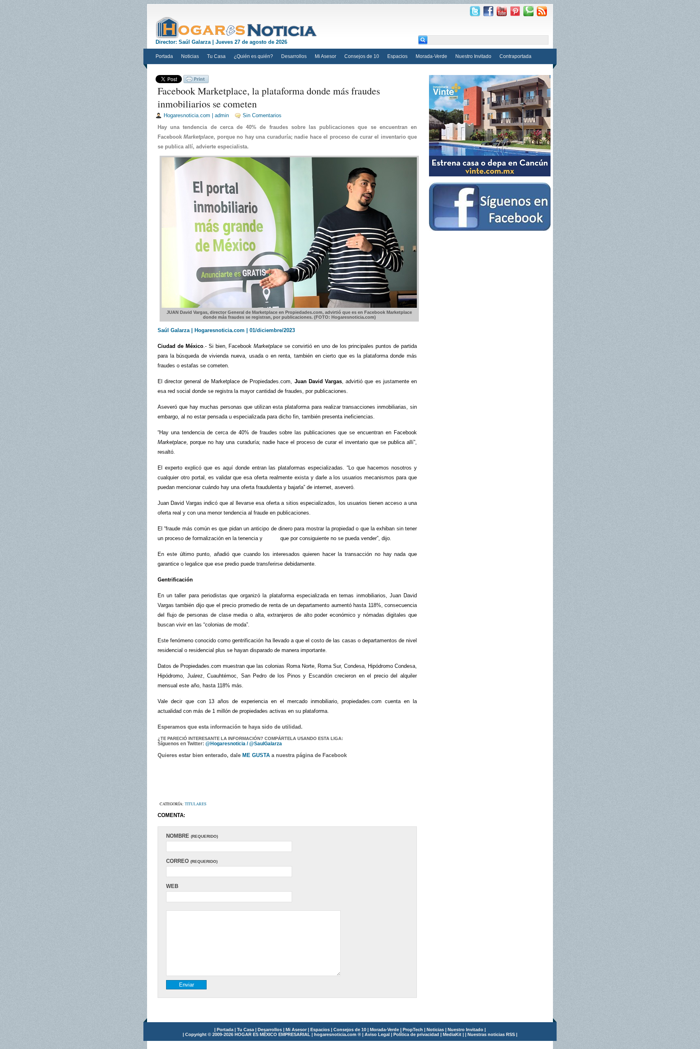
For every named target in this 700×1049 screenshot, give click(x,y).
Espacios (397, 56)
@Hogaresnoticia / (227, 744)
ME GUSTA (256, 755)
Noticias (190, 56)
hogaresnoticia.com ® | (339, 1034)
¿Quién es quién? (253, 56)
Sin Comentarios (262, 115)
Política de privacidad (416, 1034)
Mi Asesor (325, 56)
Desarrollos (294, 56)
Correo (192, 861)
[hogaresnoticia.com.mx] (237, 27)
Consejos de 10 (361, 56)
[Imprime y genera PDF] (196, 81)
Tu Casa (216, 56)
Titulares (196, 804)
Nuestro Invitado (473, 56)
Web (172, 886)
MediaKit (453, 1034)
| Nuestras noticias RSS (490, 1034)
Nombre (192, 836)
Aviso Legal (378, 1034)
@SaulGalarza (265, 744)
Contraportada (515, 56)
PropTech (413, 1029)
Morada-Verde (431, 56)
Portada (164, 56)
